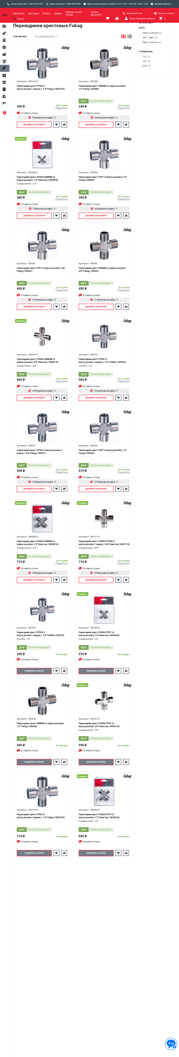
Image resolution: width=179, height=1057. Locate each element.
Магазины (19, 13)
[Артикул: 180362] (104, 427)
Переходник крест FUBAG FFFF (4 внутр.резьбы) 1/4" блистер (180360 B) (99, 634)
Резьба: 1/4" (24, 639)
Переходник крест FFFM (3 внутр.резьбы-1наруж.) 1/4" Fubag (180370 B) (41, 87)
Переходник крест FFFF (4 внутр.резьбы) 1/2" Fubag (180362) (103, 451)
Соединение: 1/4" (27, 183)
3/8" (147, 65)
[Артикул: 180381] (104, 245)
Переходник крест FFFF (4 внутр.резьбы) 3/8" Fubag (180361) (41, 269)
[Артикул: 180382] (42, 701)
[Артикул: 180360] (104, 154)
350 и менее (152, 33)
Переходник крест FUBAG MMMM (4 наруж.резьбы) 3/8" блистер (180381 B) (37, 360)
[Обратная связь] (171, 1044)
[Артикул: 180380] (104, 63)
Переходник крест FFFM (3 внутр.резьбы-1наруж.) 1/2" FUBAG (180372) (102, 360)
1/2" (147, 56)
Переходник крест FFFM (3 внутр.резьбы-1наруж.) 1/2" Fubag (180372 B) (41, 816)
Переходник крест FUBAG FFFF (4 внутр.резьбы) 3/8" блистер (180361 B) (99, 725)
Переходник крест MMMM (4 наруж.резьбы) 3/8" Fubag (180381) (102, 269)
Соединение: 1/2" (27, 548)
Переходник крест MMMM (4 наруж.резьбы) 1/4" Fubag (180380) (102, 87)
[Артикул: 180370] (42, 610)
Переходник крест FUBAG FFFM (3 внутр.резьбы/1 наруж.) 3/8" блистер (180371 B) (104, 542)
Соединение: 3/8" (27, 365)
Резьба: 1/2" (85, 365)
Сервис (58, 13)
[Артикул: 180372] (104, 336)
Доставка (33, 13)
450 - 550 (150, 37)
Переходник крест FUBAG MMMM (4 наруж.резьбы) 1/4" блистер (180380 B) (37, 178)
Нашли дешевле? (96, 13)
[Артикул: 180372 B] (42, 792)
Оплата (46, 13)
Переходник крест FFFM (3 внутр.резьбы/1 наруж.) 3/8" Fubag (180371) (39, 451)
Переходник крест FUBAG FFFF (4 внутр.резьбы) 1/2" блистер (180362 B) (99, 816)
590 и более (152, 42)
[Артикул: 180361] (42, 245)
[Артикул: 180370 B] (42, 63)
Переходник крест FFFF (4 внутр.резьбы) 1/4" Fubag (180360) (103, 178)
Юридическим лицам (74, 13)
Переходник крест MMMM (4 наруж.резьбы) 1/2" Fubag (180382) (40, 725)
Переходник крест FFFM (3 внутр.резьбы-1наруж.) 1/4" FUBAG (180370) (40, 634)
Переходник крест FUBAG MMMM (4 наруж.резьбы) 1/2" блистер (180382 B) (37, 542)
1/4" (147, 61)
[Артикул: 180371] (42, 427)
